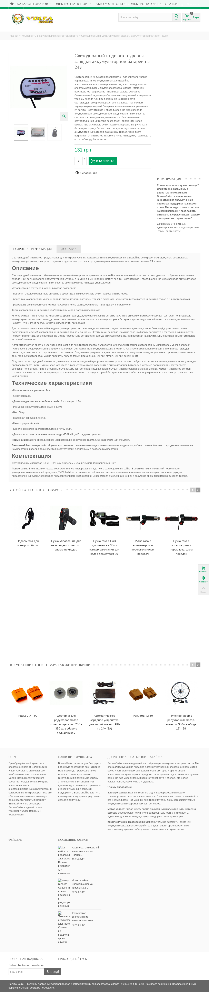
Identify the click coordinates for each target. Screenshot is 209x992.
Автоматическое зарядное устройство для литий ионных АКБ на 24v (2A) (104, 722)
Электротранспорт (72, 4)
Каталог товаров (32, 4)
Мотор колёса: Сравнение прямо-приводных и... (82, 884)
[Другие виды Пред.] (11, 132)
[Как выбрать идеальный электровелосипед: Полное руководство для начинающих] (64, 860)
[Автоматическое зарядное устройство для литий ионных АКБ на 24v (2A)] (104, 692)
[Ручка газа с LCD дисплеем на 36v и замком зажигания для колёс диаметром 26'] (104, 518)
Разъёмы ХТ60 (143, 715)
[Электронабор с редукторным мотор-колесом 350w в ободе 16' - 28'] (181, 692)
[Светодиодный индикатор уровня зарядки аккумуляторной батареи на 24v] (21, 132)
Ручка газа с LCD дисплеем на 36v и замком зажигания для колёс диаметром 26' (104, 547)
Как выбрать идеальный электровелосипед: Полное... (86, 851)
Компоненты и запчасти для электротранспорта (50, 35)
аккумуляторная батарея (114, 319)
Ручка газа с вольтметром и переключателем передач (142, 547)
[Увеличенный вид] (64, 116)
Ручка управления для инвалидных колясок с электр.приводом (66, 545)
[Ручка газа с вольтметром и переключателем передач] (143, 518)
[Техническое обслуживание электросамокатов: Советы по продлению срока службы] (64, 927)
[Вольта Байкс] (38, 18)
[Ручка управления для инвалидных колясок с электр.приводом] (66, 518)
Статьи (171, 4)
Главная (13, 35)
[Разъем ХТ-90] (28, 692)
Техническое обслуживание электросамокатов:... (83, 917)
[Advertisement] (183, 114)
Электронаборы (144, 4)
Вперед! (53, 971)
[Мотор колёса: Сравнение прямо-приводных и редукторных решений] (64, 893)
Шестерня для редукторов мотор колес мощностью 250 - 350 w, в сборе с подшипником (66, 724)
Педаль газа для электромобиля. (28, 543)
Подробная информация (32, 248)
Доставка (69, 248)
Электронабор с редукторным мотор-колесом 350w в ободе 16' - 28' (181, 722)
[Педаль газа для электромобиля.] (28, 518)
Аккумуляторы (109, 4)
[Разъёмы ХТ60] (143, 692)
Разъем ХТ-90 (27, 715)
